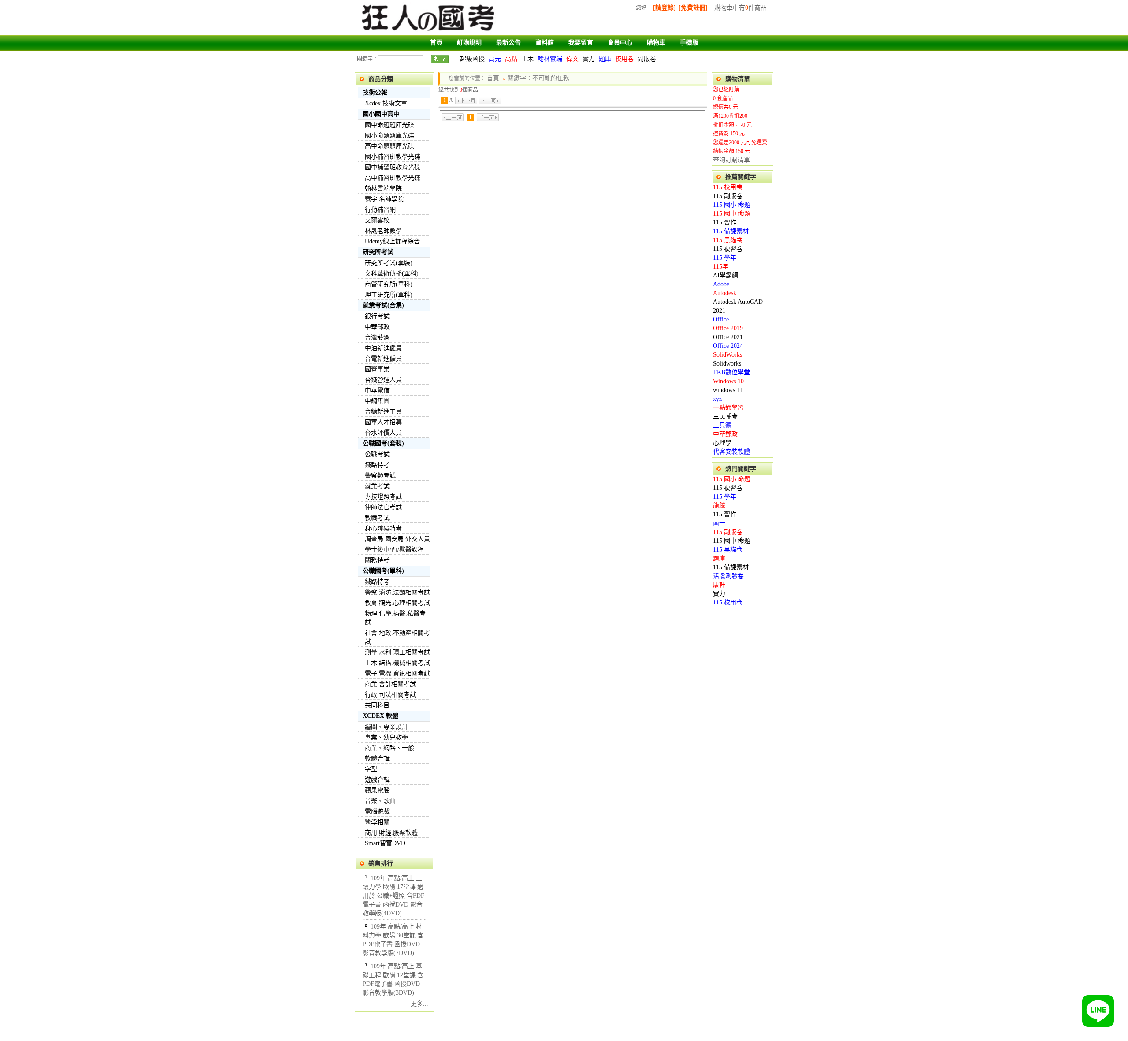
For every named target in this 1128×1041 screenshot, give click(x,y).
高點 (511, 59)
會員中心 (620, 42)
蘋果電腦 (377, 790)
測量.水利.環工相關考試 (397, 652)
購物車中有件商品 (740, 7)
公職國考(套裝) (383, 443)
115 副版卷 (727, 196)
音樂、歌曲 (380, 801)
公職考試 (377, 454)
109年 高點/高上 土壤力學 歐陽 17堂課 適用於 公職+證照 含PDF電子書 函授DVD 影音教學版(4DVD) (393, 896)
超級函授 (472, 59)
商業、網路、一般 (389, 748)
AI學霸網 (725, 275)
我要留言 (580, 42)
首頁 (436, 42)
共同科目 (377, 705)
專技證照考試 (383, 496)
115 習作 (724, 222)
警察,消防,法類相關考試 (397, 592)
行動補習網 (380, 209)
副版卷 (647, 59)
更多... (419, 1003)
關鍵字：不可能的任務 (538, 78)
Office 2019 (728, 328)
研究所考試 (378, 252)
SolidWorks (727, 354)
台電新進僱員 (383, 358)
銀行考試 (377, 316)
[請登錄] (664, 7)
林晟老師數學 (383, 231)
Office (721, 319)
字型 (371, 769)
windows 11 (727, 390)
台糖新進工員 (383, 411)
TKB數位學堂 (731, 372)
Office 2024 (728, 346)
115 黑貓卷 (727, 240)
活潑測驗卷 (728, 576)
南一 (719, 523)
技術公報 (375, 92)
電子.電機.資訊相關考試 (397, 673)
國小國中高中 (381, 114)
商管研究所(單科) (388, 284)
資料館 (544, 42)
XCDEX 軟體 (380, 716)
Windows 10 (728, 381)
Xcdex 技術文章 (386, 103)
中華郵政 (377, 327)
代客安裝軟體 (731, 451)
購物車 (656, 42)
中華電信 (377, 390)
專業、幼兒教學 (386, 737)
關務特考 (377, 560)
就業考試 (377, 486)
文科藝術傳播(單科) (392, 273)
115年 (720, 266)
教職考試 (377, 518)
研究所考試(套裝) (388, 263)
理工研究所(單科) (388, 294)
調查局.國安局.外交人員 (397, 539)
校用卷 (624, 59)
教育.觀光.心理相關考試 (397, 603)
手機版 (689, 42)
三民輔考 (725, 416)
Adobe (721, 284)
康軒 (719, 585)
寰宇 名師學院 (384, 199)
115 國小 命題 (731, 204)
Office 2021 (728, 337)
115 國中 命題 (731, 213)
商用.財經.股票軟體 (391, 832)
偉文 (572, 59)
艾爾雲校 (377, 220)
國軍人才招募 (383, 422)
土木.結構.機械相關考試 (397, 663)
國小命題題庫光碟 (389, 135)
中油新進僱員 (383, 348)
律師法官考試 (383, 507)
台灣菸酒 (377, 337)
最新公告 (508, 42)
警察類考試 (380, 475)
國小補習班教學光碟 (392, 156)
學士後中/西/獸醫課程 (394, 549)
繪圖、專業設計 (386, 727)
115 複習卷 (727, 249)
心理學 (722, 443)
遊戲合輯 (377, 779)
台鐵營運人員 (383, 380)
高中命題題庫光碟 (389, 146)
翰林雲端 (550, 59)
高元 (495, 59)
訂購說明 (469, 42)
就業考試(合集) (383, 305)
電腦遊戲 (377, 811)
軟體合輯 (377, 758)
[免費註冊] (693, 7)
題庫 (605, 59)
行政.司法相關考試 (390, 694)
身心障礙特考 (383, 528)
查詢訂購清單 (731, 160)
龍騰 (719, 505)
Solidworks (727, 363)
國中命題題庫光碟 (389, 125)
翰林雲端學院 (383, 188)
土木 (527, 59)
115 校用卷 (727, 187)
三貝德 (722, 425)
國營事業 (377, 369)
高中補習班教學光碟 (392, 178)
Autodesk (724, 293)
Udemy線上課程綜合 (392, 241)
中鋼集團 (377, 401)
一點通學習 (728, 407)
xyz (717, 399)
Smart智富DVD (385, 843)
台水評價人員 (383, 432)
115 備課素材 (731, 231)
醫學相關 (377, 822)
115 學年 (724, 257)
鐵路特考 (377, 465)
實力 (589, 59)
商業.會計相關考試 (390, 684)
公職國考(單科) (383, 570)
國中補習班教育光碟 (392, 167)
